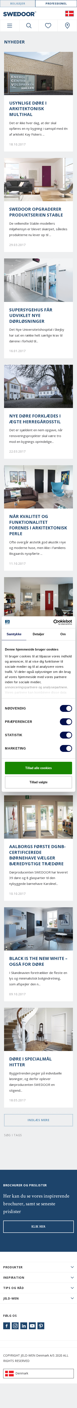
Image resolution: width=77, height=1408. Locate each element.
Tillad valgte (38, 782)
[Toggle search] (29, 26)
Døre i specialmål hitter (30, 1062)
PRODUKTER (12, 1267)
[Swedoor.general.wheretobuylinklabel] (67, 26)
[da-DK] (69, 13)
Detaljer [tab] (38, 634)
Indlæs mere (38, 1120)
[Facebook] (6, 1325)
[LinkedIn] (23, 1325)
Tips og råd (13, 1288)
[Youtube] (32, 1325)
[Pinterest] (40, 1325)
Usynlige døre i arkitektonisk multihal (28, 108)
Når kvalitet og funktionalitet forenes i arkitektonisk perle (38, 525)
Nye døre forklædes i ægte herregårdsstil (35, 419)
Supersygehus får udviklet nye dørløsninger (30, 315)
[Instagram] (15, 1325)
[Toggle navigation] (9, 26)
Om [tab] (63, 634)
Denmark (21, 1373)
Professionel (56, 3)
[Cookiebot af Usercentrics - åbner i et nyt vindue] (54, 622)
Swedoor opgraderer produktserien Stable (36, 212)
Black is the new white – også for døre (38, 961)
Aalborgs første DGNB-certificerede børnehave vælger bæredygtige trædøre (37, 855)
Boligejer (17, 3)
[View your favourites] (48, 26)
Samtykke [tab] (14, 634)
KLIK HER (38, 1227)
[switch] (66, 721)
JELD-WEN (11, 1298)
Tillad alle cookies (38, 768)
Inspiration (13, 1277)
